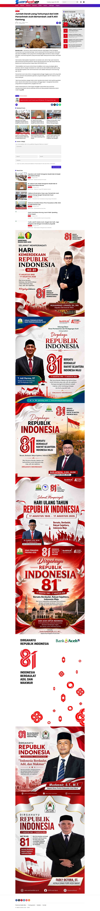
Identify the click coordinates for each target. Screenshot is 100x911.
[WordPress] (24, 900)
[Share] (60, 23)
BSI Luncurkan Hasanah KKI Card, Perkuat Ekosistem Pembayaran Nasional (75, 45)
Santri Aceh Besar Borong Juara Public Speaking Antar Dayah (38, 137)
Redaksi (20, 22)
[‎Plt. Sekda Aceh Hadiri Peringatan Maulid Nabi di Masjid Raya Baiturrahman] (38, 114)
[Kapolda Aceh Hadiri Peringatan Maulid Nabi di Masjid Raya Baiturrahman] (22, 114)
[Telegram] (57, 105)
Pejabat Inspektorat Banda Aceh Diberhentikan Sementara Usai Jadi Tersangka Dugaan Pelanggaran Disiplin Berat (75, 30)
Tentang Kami (31, 905)
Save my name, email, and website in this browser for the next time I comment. (36, 163)
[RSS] (29, 900)
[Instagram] (26, 900)
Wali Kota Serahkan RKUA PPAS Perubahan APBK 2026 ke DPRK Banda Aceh (22, 137)
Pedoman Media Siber (20, 905)
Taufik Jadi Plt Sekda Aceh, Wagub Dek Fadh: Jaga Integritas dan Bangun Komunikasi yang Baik (53, 137)
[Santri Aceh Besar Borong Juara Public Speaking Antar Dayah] (38, 129)
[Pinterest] (21, 900)
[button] (77, 2)
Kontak (44, 905)
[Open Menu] (84, 2)
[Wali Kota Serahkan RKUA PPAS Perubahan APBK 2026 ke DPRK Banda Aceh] (22, 129)
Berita (17, 117)
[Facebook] (52, 105)
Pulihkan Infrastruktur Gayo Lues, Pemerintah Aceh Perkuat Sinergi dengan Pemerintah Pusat (53, 122)
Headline (17, 11)
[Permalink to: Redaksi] (17, 23)
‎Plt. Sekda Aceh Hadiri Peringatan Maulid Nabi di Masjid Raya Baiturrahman (37, 122)
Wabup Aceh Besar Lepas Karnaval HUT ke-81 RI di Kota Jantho (76, 35)
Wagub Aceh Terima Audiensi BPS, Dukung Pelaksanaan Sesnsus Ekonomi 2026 (76, 40)
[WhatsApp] (60, 105)
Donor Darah (24, 96)
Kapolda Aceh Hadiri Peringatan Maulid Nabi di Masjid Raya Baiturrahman (21, 122)
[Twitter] (54, 105)
